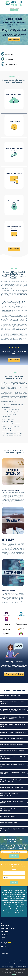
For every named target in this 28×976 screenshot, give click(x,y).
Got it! (14, 974)
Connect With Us (14, 674)
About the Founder (8, 928)
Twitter (2, 940)
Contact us (5, 926)
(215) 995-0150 (16, 8)
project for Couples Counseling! (18, 960)
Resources (5, 931)
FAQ (2, 920)
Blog (2, 923)
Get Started (14, 10)
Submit (14, 882)
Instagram (3, 939)
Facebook (3, 937)
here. (14, 963)
